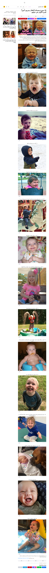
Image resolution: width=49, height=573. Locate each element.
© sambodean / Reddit (43, 305)
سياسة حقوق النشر (7, 11)
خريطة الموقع (5, 12)
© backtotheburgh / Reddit (43, 69)
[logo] (42, 6)
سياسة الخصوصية (11, 11)
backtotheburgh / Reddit (21, 558)
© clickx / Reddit (44, 107)
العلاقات (15, 29)
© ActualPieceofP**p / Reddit (43, 169)
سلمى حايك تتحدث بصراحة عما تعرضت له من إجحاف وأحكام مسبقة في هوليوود (9, 41)
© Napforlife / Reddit (44, 232)
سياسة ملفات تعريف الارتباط (13, 12)
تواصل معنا (15, 11)
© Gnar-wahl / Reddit (44, 411)
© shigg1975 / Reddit (44, 140)
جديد (25, 6)
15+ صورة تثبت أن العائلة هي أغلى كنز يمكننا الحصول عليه (9, 27)
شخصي (29, 6)
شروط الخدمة (9, 12)
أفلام (15, 43)
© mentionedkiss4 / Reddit (43, 515)
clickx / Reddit (27, 558)
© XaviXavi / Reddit (44, 371)
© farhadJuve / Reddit (44, 196)
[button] (14, 25)
